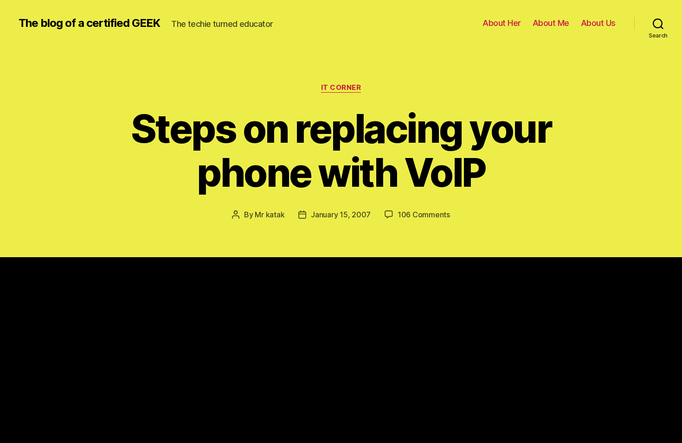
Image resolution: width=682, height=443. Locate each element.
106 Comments (424, 214)
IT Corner (341, 87)
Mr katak (269, 214)
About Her (502, 23)
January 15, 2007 (341, 214)
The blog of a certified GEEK (89, 23)
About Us (598, 23)
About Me (551, 23)
